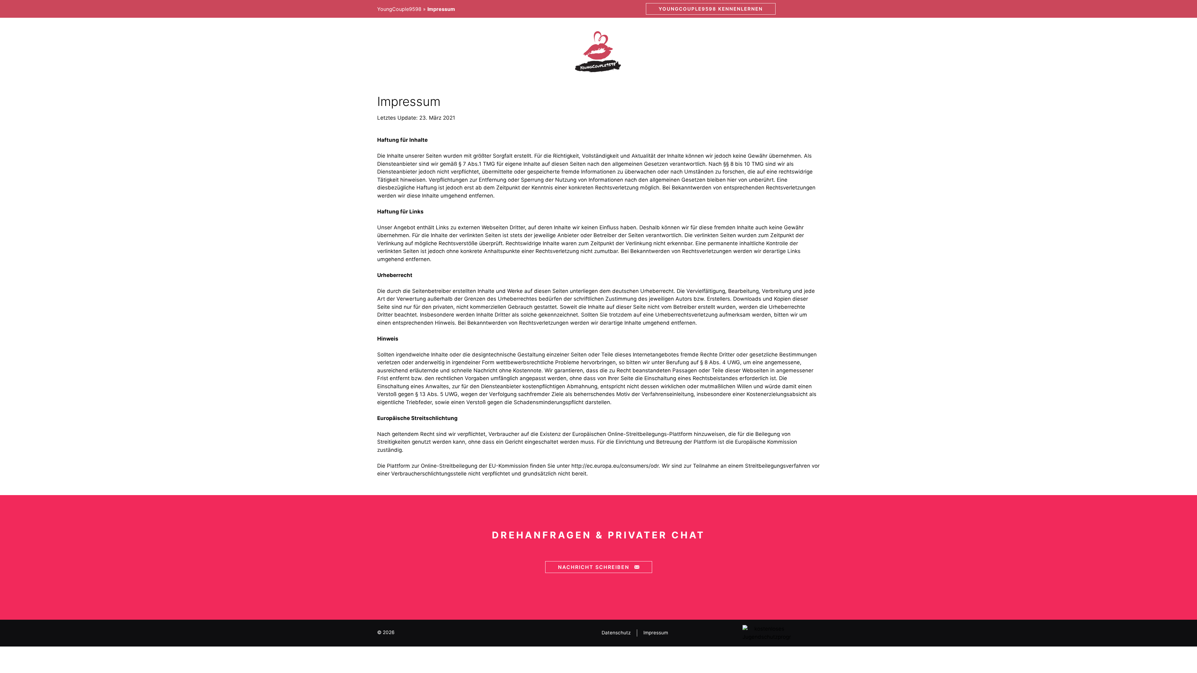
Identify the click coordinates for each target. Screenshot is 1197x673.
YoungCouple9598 (399, 9)
